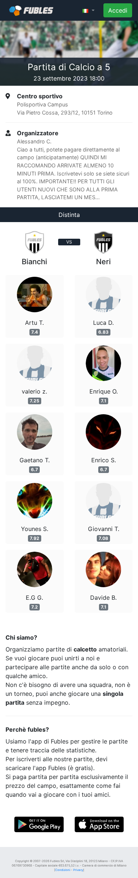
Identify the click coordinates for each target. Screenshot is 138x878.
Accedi (117, 10)
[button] (88, 10)
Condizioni (62, 870)
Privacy (78, 870)
